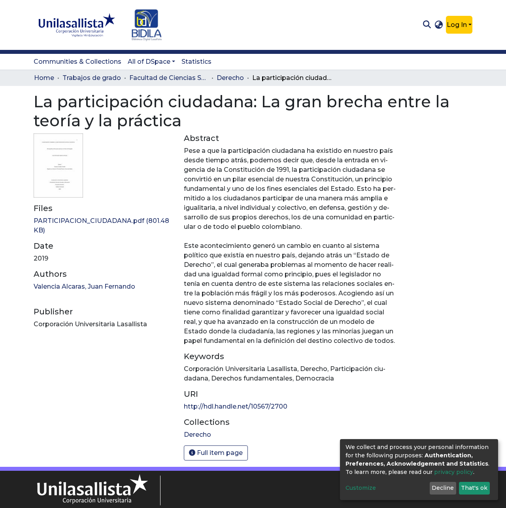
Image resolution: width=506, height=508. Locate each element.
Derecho (230, 78)
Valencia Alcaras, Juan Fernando (84, 286)
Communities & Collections (77, 61)
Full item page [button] (219, 453)
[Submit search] (427, 25)
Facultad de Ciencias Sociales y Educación (168, 78)
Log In (457, 25)
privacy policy (453, 472)
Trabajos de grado (91, 78)
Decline (443, 487)
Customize (361, 487)
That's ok (474, 487)
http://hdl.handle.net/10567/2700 (235, 406)
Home (44, 78)
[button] (439, 25)
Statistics (196, 61)
